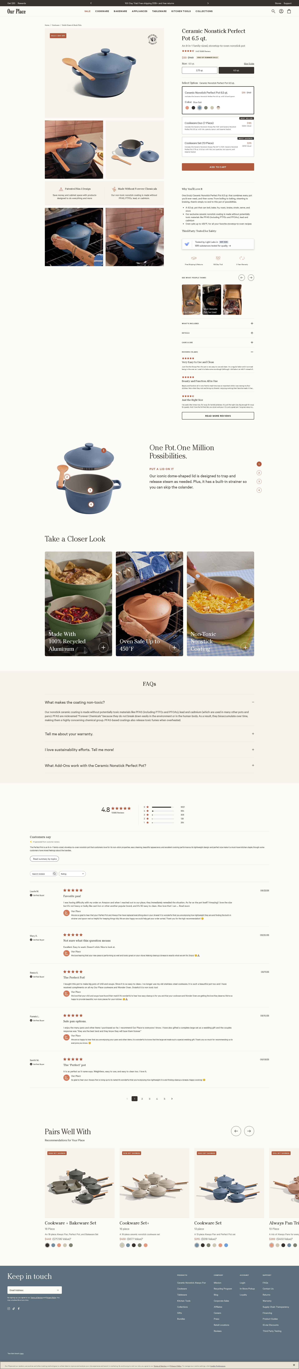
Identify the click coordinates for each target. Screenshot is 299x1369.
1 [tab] (259, 464)
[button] (218, 100)
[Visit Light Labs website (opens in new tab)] (187, 244)
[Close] (294, 1365)
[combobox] (72, 873)
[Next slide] (249, 1131)
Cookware (55, 25)
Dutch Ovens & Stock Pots (71, 25)
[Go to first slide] (208, 3)
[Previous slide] (91, 3)
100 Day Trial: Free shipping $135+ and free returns (149, 3)
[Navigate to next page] (172, 1098)
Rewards (22, 3)
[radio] (187, 107)
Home (47, 25)
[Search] (274, 11)
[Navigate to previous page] (127, 1098)
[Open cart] (289, 11)
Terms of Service (37, 1297)
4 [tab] (259, 490)
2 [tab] (259, 473)
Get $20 (11, 3)
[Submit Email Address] (58, 1290)
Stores (278, 3)
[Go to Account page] (281, 11)
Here (21, 1353)
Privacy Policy (51, 1297)
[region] (149, 1190)
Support (288, 3)
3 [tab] (259, 481)
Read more (184, 906)
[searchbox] (41, 873)
